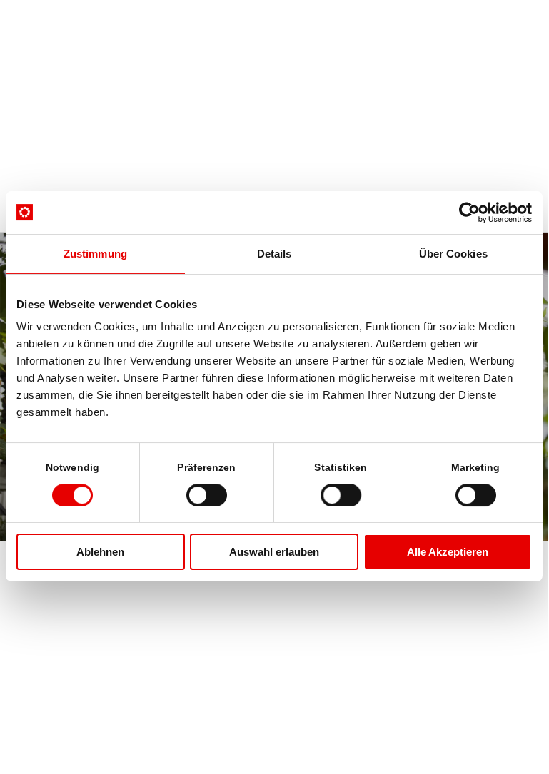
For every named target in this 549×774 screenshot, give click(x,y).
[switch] (206, 495)
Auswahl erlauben (274, 552)
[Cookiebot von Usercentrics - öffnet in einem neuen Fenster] (469, 212)
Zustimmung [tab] (95, 254)
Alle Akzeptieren (447, 552)
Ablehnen (100, 552)
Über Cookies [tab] (453, 254)
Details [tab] (274, 254)
